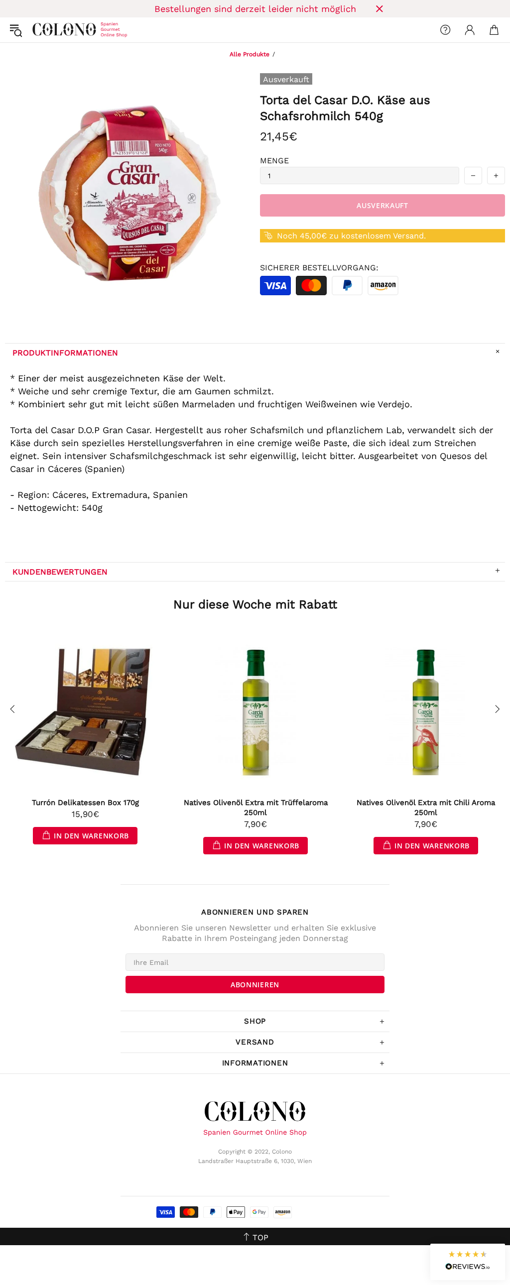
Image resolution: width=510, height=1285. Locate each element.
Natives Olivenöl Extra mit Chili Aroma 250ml (426, 807)
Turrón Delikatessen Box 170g (85, 802)
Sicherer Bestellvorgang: (319, 267)
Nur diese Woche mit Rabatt (255, 604)
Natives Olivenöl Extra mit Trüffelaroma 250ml (256, 807)
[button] (467, 1262)
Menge (274, 160)
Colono (40, 29)
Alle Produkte (249, 54)
